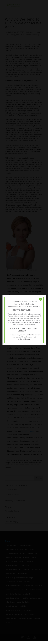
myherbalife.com (24, 339)
